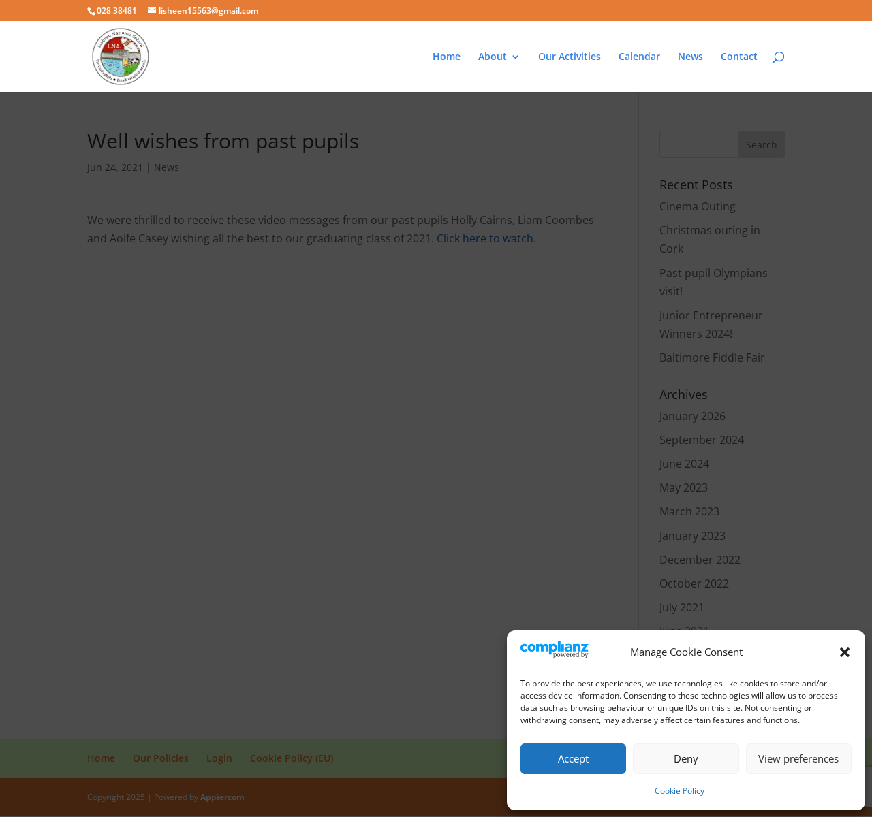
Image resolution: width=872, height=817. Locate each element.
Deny (686, 758)
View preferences (798, 758)
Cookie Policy (679, 791)
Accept (573, 758)
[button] (845, 652)
